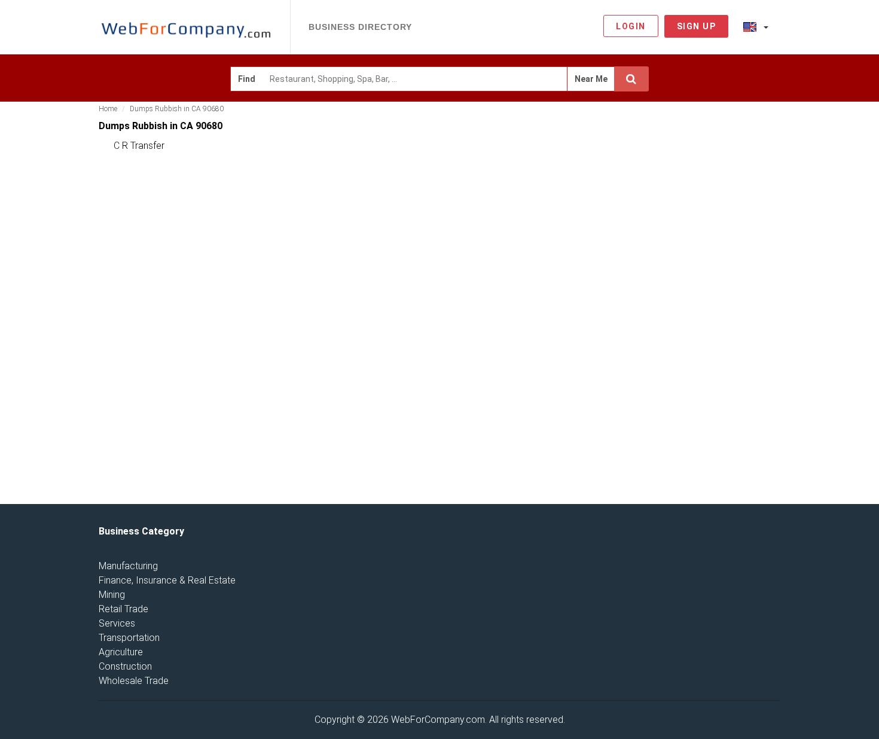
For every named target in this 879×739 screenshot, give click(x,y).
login (631, 26)
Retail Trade (123, 609)
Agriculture (121, 652)
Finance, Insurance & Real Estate (167, 580)
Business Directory (360, 27)
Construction (125, 666)
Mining (112, 594)
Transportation (129, 637)
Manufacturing (128, 566)
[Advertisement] (702, 304)
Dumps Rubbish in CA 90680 (177, 109)
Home (108, 109)
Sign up (696, 26)
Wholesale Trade (134, 680)
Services (117, 623)
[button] (755, 26)
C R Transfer (139, 145)
